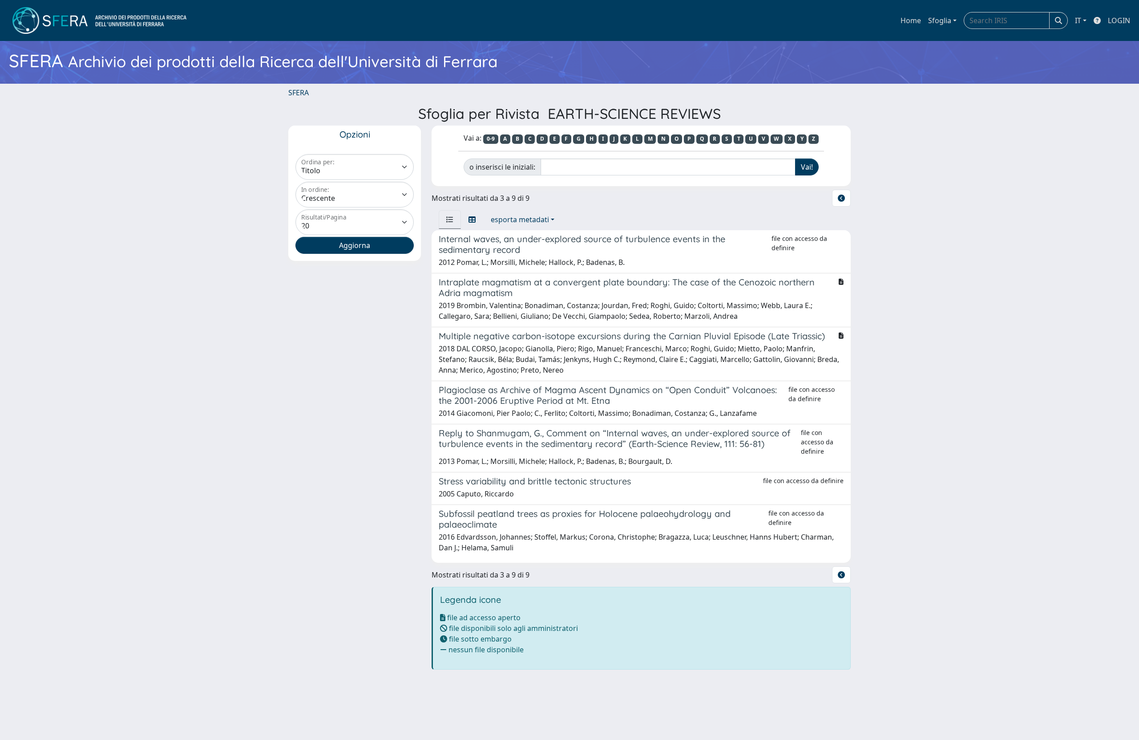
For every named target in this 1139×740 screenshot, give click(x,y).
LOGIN (1119, 20)
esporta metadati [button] (520, 219)
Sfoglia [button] (939, 20)
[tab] (450, 219)
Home (911, 20)
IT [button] (1078, 20)
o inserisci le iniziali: (502, 167)
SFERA (298, 93)
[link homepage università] (99, 20)
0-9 (491, 138)
